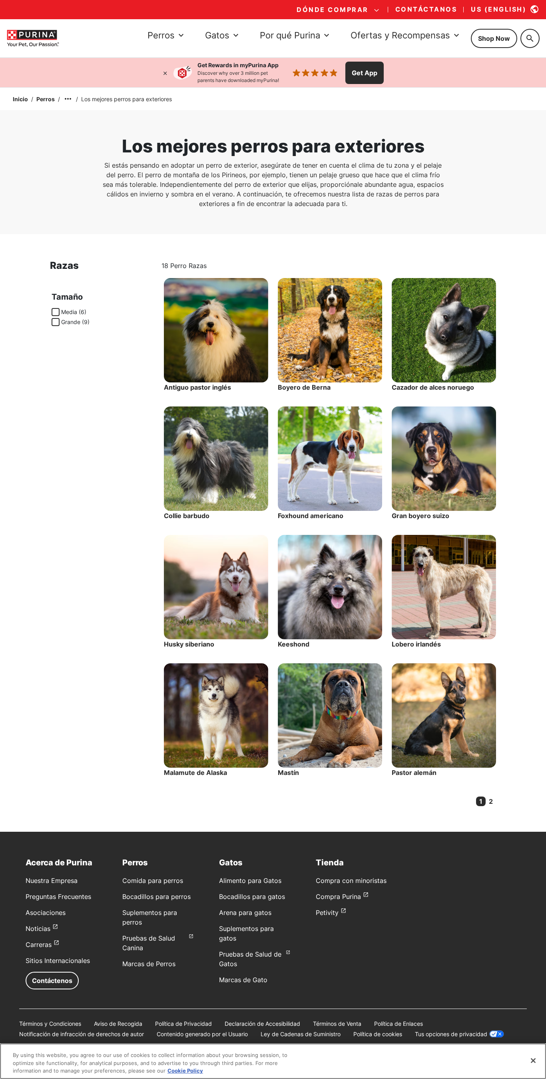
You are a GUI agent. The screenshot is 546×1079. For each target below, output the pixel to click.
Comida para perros (152, 881)
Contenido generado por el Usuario (202, 1034)
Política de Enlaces (398, 1023)
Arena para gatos (245, 913)
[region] (273, 1061)
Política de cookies (377, 1034)
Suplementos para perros (149, 917)
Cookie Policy (185, 1070)
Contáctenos (52, 981)
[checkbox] (56, 312)
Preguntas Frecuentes (58, 897)
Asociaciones (46, 913)
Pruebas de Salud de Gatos (250, 959)
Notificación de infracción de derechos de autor (81, 1034)
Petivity (327, 913)
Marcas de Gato (243, 980)
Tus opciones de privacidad (451, 1034)
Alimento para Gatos (250, 881)
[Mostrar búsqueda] (530, 38)
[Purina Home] (32, 38)
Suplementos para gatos (246, 933)
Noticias (38, 929)
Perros (45, 99)
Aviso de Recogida (118, 1023)
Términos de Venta (337, 1023)
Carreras (39, 945)
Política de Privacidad (183, 1023)
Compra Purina (338, 897)
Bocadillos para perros (156, 897)
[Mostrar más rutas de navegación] (68, 99)
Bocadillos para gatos (252, 897)
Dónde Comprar (333, 10)
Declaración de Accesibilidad (262, 1023)
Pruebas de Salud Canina (148, 943)
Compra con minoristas (351, 881)
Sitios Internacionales (58, 961)
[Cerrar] (165, 73)
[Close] (533, 1060)
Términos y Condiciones (50, 1023)
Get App (364, 73)
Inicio (20, 99)
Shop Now (494, 38)
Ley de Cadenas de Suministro (301, 1034)
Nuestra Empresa (52, 881)
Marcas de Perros (148, 964)
